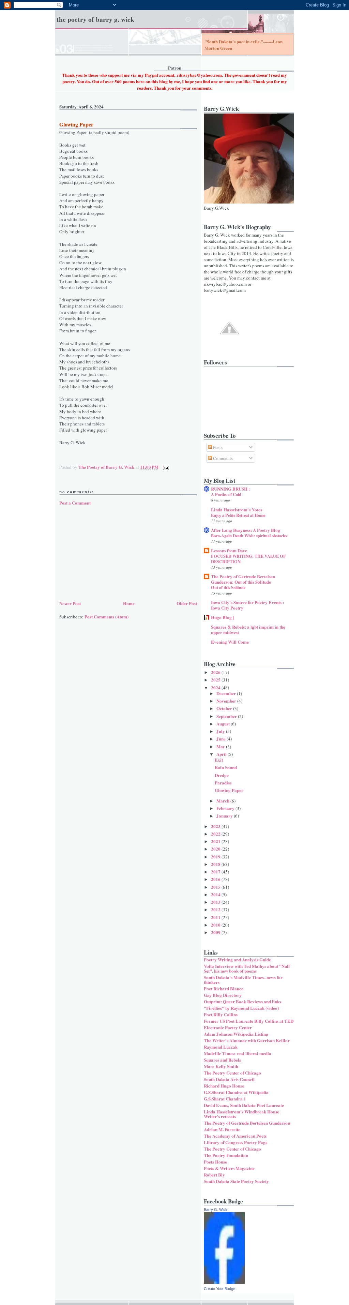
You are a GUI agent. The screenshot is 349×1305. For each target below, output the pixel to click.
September (227, 716)
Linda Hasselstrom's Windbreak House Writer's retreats (241, 1114)
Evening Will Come (230, 642)
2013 (216, 902)
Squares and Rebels (222, 1059)
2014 (216, 894)
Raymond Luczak (221, 1047)
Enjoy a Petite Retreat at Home (238, 515)
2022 (216, 833)
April (222, 754)
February (226, 808)
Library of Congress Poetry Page (236, 1142)
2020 (216, 848)
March (223, 800)
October (224, 708)
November (226, 701)
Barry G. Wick (215, 1210)
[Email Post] (165, 467)
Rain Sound (226, 767)
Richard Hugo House (224, 1085)
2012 (216, 909)
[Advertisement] (110, 552)
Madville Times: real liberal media (237, 1053)
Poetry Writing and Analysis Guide (237, 959)
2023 (216, 826)
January (225, 815)
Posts (217, 447)
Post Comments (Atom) (106, 616)
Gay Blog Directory (223, 995)
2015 (216, 887)
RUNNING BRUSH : (230, 488)
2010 (216, 924)
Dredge (222, 775)
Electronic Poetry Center (228, 1027)
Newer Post (70, 603)
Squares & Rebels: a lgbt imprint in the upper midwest (248, 629)
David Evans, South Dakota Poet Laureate (244, 1105)
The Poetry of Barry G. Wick (95, 19)
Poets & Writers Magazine (229, 1168)
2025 (216, 679)
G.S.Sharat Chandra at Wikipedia (236, 1092)
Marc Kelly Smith (221, 1066)
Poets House (215, 1161)
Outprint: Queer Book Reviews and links (242, 1001)
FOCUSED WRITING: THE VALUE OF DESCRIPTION (248, 559)
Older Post (187, 603)
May (221, 746)
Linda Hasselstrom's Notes (236, 509)
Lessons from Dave (229, 550)
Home (129, 603)
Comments (222, 458)
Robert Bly (214, 1174)
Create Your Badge (219, 1289)
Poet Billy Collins (221, 1014)
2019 (216, 856)
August (223, 723)
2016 (216, 879)
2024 (216, 687)
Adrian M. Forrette (222, 1129)
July (221, 731)
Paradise (223, 782)
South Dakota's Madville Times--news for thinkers (243, 979)
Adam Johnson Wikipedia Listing (236, 1034)
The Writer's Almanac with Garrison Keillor (247, 1040)
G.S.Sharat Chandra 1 (225, 1098)
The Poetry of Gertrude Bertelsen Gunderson (247, 1123)
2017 (216, 871)
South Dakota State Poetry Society (236, 1181)
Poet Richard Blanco (224, 988)
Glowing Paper (229, 790)
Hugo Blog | (222, 617)
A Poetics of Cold (226, 494)
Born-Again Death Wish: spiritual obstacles (249, 535)
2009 (216, 932)
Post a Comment (75, 502)
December (226, 693)
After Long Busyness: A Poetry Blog (245, 530)
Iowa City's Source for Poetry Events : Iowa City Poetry (247, 605)
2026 (216, 672)
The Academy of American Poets (235, 1135)
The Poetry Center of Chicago (232, 1072)
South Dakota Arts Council (229, 1079)
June (221, 738)
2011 (216, 917)
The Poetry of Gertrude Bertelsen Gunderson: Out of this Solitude (243, 579)
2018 (216, 864)
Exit (219, 759)
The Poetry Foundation (226, 1155)
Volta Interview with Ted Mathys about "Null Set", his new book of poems (247, 968)
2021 (216, 841)
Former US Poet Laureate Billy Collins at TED (248, 1021)
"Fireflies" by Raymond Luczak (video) (241, 1008)
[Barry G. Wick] (224, 1282)
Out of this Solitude (228, 587)
